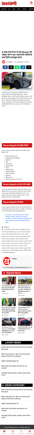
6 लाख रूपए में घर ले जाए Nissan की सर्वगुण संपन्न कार (17, 229)
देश (9, 9)
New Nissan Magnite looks (9, 231)
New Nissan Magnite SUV (13, 234)
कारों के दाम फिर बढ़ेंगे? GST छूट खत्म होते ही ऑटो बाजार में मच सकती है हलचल (25, 328)
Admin (10, 62)
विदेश (19, 9)
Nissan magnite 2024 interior (10, 241)
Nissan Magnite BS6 (17, 250)
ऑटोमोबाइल (6, 227)
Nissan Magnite (10, 238)
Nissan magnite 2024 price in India (12, 245)
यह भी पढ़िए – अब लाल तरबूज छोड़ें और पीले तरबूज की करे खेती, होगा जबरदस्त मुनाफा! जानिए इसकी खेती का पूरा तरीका (19, 220)
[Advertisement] (17, 29)
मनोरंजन (24, 9)
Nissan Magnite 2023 (22, 238)
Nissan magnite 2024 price (22, 243)
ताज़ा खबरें (3, 9)
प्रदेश (14, 9)
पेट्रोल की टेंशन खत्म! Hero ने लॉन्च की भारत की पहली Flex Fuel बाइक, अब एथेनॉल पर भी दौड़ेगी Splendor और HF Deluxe (24, 289)
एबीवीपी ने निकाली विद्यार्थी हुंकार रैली (9, 361)
